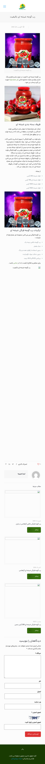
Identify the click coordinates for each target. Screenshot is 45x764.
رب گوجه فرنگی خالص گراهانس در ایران (28, 524)
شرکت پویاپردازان (16, 759)
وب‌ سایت (37, 702)
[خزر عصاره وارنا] (22, 7)
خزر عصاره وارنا (13, 80)
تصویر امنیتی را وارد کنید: (33, 722)
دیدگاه (38, 653)
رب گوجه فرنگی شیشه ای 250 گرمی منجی (28, 625)
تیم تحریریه (21, 474)
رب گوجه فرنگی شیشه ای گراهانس (30, 570)
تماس (15, 263)
